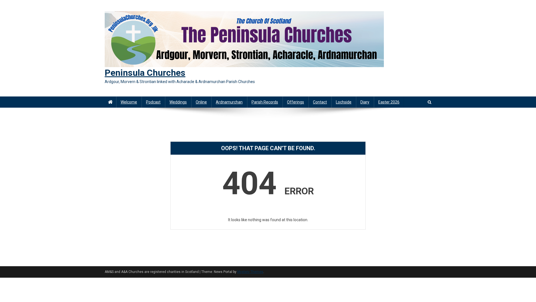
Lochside (343, 102)
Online (201, 102)
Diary (364, 102)
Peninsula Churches (145, 72)
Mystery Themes (250, 272)
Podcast (153, 102)
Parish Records (265, 102)
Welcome (129, 102)
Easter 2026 (388, 102)
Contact (320, 102)
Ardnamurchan (229, 102)
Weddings (178, 102)
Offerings (295, 102)
